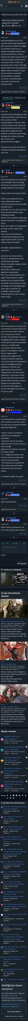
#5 (26, 416)
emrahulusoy (7, 26)
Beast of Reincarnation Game (12, 621)
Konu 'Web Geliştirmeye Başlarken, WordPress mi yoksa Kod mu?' (14, 839)
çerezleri (12, 996)
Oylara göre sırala (20, 98)
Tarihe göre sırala (8, 98)
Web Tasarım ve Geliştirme (16, 741)
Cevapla (24, 88)
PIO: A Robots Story (8, 664)
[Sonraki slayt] (25, 579)
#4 (26, 323)
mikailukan (7, 789)
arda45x (6, 741)
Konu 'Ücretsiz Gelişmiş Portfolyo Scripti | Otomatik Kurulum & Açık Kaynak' (13, 936)
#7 (26, 524)
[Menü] (1, 5)
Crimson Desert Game (10, 707)
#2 (26, 111)
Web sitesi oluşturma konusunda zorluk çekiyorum (12, 771)
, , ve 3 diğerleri (13, 160)
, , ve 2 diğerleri (13, 305)
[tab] (10, 586)
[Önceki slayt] (3, 579)
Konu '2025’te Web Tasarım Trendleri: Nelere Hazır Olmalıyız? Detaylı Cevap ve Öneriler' (15, 851)
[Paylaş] (24, 38)
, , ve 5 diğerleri (14, 91)
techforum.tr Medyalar (12, 570)
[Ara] (21, 6)
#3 (26, 176)
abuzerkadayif (8, 775)
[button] (3, 543)
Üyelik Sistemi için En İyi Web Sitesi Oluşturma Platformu (13, 784)
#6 (26, 499)
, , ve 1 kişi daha (14, 484)
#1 (26, 37)
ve (9, 509)
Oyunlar (3, 619)
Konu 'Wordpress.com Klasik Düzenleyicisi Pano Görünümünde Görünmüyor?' (14, 894)
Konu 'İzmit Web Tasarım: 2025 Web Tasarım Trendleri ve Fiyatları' (14, 959)
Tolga (5, 762)
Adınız (3, 555)
